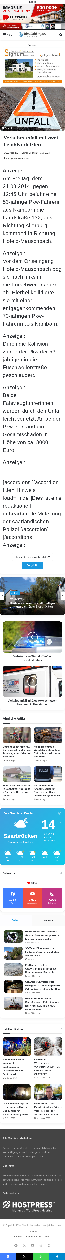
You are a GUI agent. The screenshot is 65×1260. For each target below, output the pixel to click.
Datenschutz (45, 1236)
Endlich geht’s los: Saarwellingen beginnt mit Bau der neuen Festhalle (31, 605)
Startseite (18, 1236)
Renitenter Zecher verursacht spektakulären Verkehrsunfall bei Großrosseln (13, 1067)
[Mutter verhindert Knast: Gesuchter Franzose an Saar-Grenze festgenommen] (48, 774)
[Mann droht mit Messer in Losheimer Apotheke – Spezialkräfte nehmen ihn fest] (17, 774)
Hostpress (32, 1231)
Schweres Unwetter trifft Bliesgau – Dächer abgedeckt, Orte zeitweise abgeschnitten (43, 985)
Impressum (31, 1236)
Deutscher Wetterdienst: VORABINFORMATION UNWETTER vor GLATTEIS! (47, 1066)
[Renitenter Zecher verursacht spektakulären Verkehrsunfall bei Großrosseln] (17, 1046)
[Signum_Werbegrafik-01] (32, 64)
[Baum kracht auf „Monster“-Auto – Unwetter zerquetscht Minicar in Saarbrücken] (13, 936)
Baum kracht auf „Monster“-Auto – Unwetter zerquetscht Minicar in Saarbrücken (42, 935)
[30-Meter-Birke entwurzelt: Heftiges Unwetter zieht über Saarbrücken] (13, 953)
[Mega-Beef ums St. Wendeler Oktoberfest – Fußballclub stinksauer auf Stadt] (48, 735)
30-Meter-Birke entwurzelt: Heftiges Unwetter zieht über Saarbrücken (42, 952)
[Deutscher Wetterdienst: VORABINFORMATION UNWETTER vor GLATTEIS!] (48, 1046)
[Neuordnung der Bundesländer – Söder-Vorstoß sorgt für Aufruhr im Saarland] (48, 1092)
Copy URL (32, 565)
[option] (32, 596)
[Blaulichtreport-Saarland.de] (32, 34)
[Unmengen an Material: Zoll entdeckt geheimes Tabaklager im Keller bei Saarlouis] (17, 735)
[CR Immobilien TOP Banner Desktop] (32, 16)
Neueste (48, 920)
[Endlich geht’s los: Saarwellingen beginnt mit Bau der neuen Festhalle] (13, 969)
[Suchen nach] (60, 36)
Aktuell (14, 591)
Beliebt (16, 920)
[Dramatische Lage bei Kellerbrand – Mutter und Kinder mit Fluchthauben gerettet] (17, 1092)
